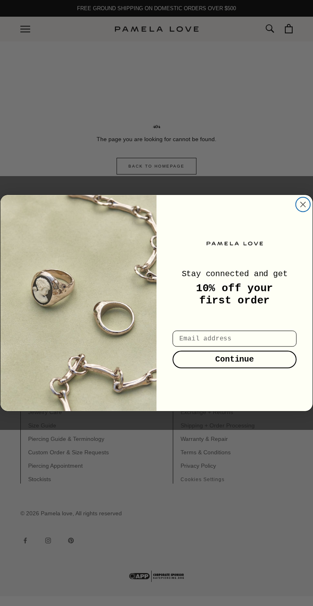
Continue (234, 359)
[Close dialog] (303, 204)
